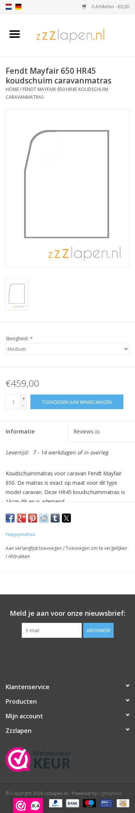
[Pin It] (32, 518)
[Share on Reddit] (43, 518)
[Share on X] (66, 518)
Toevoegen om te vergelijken (96, 548)
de (18, 7)
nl (9, 7)
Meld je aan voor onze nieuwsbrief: (67, 613)
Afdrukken (19, 556)
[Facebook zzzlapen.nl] (68, 653)
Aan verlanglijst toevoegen (34, 548)
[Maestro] (88, 803)
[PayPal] (54, 803)
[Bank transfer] (71, 803)
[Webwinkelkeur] (67, 759)
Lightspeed (110, 793)
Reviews (86, 431)
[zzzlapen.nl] (82, 34)
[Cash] (121, 803)
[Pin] (105, 803)
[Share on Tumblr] (55, 518)
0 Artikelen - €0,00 (109, 6)
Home (12, 89)
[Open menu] (14, 33)
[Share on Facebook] (10, 518)
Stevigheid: (19, 338)
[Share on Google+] (21, 518)
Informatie (20, 431)
